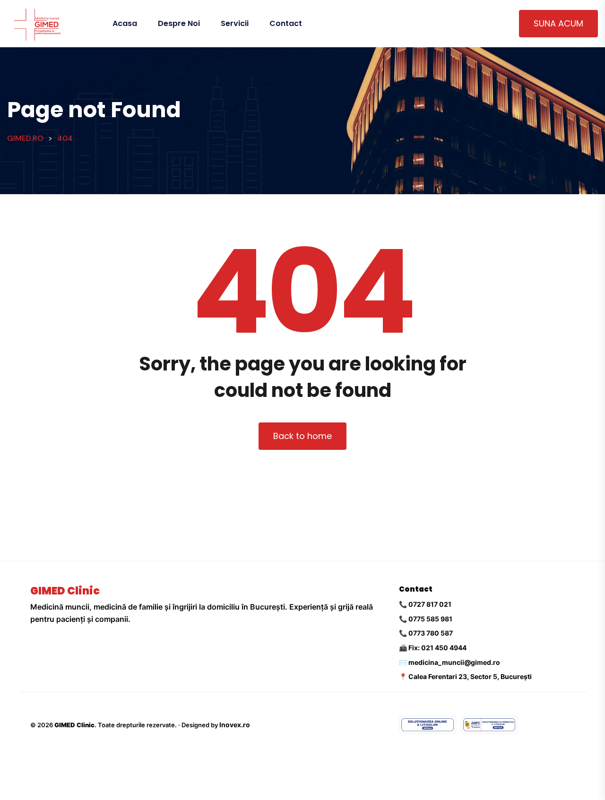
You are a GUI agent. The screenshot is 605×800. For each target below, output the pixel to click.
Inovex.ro (234, 725)
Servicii (235, 23)
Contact (285, 23)
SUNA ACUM (558, 23)
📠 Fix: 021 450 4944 (433, 648)
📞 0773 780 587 (426, 633)
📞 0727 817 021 (425, 604)
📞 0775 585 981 (425, 619)
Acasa (124, 23)
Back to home (302, 436)
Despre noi (179, 23)
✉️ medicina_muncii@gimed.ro (449, 662)
